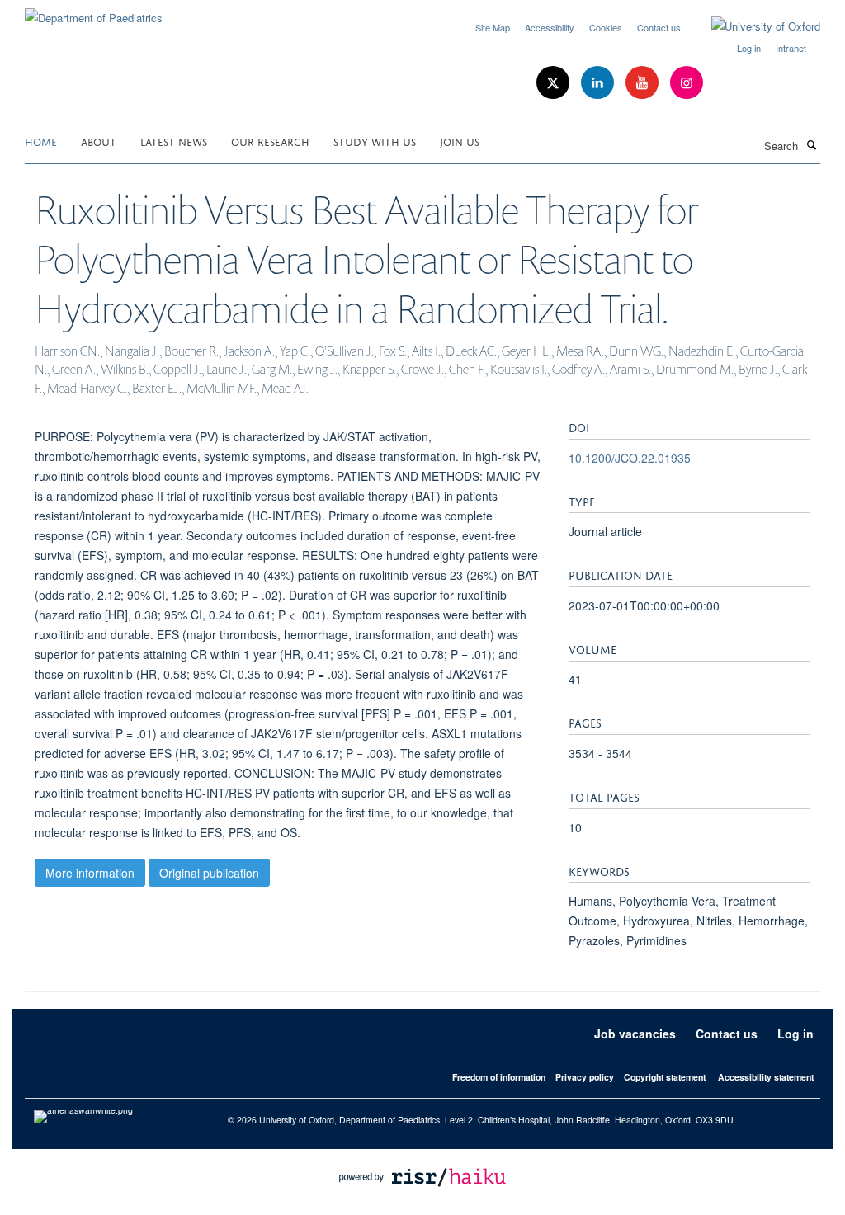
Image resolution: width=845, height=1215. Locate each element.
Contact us (659, 27)
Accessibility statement (766, 1077)
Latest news (173, 140)
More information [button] (90, 872)
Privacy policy (584, 1077)
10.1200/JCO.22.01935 (630, 458)
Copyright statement (665, 1077)
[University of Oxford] (753, 26)
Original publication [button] (209, 872)
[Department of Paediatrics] (94, 12)
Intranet (791, 47)
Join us (459, 140)
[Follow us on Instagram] (686, 83)
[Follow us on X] (554, 83)
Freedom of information (498, 1077)
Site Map (492, 27)
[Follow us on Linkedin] (599, 83)
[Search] (811, 144)
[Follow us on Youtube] (643, 83)
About (98, 140)
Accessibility (549, 27)
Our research (270, 140)
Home (41, 140)
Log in (749, 47)
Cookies (605, 27)
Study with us (374, 140)
